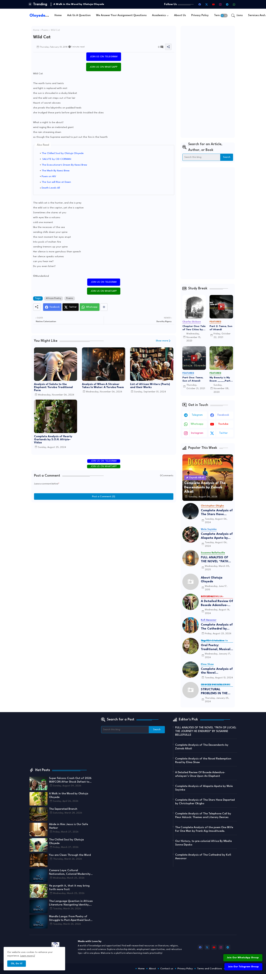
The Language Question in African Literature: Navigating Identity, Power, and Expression (71, 903)
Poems (45, 30)
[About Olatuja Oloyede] (190, 582)
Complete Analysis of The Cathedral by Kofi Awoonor (217, 627)
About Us (180, 15)
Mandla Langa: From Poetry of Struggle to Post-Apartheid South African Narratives (70, 918)
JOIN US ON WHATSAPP (103, 67)
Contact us (166, 968)
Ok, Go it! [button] (16, 963)
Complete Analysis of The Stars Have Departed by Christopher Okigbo (217, 512)
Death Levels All (51, 188)
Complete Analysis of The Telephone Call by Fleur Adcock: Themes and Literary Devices (203, 815)
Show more (162, 341)
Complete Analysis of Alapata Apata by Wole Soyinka (217, 536)
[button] (224, 15)
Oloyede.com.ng (45, 16)
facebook (223, 415)
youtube (223, 424)
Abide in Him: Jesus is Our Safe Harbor (68, 826)
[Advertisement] (207, 82)
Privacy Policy (200, 15)
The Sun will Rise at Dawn (56, 182)
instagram (197, 433)
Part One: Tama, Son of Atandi (192, 379)
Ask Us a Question (79, 15)
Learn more (26, 956)
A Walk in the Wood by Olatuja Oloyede (68, 795)
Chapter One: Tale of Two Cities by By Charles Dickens (194, 328)
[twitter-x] (206, 4)
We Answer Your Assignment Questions (121, 15)
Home (58, 15)
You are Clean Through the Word (70, 855)
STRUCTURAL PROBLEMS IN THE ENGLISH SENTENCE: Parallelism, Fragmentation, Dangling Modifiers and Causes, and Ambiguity (216, 691)
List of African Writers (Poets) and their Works (150, 386)
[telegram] (227, 4)
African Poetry (53, 298)
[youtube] (213, 4)
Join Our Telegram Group (243, 967)
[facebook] (199, 4)
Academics (159, 15)
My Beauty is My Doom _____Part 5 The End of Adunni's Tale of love (221, 379)
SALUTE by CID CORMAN (56, 159)
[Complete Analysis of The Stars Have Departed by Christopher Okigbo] (190, 511)
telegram (197, 415)
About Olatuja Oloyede (211, 579)
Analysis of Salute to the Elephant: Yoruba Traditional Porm (53, 387)
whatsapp (197, 424)
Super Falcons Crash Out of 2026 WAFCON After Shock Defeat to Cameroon (70, 780)
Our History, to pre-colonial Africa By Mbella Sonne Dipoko (203, 843)
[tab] (58, 15)
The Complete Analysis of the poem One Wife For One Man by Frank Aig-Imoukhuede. (204, 829)
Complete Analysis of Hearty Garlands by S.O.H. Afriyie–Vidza (53, 439)
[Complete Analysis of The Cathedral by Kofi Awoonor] (190, 625)
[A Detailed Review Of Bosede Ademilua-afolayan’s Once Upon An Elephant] (190, 602)
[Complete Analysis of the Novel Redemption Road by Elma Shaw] (190, 670)
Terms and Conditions (209, 968)
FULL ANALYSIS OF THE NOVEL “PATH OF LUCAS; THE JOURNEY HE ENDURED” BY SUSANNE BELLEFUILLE (214, 559)
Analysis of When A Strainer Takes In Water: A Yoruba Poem (103, 386)
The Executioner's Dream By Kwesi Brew (64, 165)
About (152, 968)
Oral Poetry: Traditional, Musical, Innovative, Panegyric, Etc (216, 647)
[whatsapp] (234, 4)
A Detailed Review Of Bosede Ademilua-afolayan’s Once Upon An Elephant (217, 603)
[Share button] (103, 307)
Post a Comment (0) (103, 496)
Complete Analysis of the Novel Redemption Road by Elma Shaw (217, 671)
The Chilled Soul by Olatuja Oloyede (63, 153)
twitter (223, 433)
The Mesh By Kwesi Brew (55, 170)
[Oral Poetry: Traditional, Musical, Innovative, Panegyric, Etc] (190, 646)
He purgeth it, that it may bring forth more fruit (69, 888)
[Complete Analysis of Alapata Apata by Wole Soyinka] (190, 534)
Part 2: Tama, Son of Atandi (221, 328)
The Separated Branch (67, 4)
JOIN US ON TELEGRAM (103, 56)
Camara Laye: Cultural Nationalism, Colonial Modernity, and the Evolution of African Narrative (70, 872)
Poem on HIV (49, 176)
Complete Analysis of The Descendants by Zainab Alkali (201, 747)
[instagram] (220, 4)
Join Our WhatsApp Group (243, 957)
